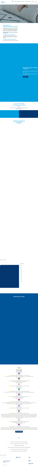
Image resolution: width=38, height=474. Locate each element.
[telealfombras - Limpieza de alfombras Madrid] (3, 2)
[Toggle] (4, 442)
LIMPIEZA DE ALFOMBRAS (17, 1)
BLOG (35, 1)
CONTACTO (33, 1)
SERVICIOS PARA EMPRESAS (19, 465)
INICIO (12, 1)
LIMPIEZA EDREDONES (19, 463)
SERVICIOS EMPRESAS (28, 1)
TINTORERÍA (17, 461)
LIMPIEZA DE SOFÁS (18, 464)
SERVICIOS (22, 1)
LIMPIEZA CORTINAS (18, 462)
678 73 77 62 (31, 458)
